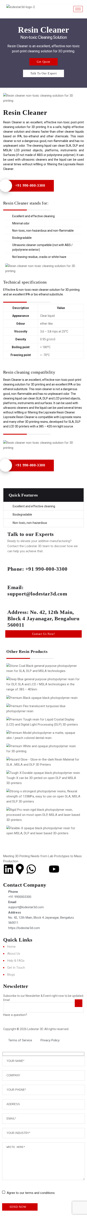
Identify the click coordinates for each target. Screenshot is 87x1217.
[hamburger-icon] (78, 9)
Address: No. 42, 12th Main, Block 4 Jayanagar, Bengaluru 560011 (43, 618)
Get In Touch (16, 967)
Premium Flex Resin (34, 713)
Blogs (11, 974)
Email (6, 999)
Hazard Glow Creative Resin (41, 767)
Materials (57, 692)
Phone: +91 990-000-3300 (37, 569)
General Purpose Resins (31, 692)
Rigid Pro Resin (29, 817)
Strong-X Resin (29, 798)
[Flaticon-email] (42, 869)
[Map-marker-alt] (20, 869)
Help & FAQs (15, 960)
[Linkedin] (8, 869)
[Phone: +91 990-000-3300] (12, 559)
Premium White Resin (35, 753)
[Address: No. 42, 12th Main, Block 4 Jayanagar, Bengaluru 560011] (12, 602)
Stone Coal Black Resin (36, 673)
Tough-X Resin (28, 780)
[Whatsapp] (31, 869)
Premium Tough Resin (35, 727)
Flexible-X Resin (30, 835)
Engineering (23, 785)
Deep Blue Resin (30, 686)
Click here (35, 1015)
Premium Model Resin (36, 740)
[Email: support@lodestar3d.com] (12, 577)
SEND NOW (18, 1207)
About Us (13, 954)
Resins (55, 785)
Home (11, 947)
